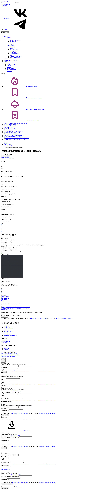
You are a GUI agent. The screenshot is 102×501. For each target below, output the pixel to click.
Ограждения (13, 52)
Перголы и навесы (14, 53)
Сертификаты (10, 68)
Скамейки (12, 47)
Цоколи (11, 44)
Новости (9, 65)
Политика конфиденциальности (9, 353)
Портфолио (6, 61)
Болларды (12, 42)
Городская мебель (11, 45)
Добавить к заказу (5, 155)
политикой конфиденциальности (64, 318)
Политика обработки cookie (8, 356)
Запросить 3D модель (6, 157)
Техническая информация (10, 335)
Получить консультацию (6, 483)
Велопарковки (13, 51)
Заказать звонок (5, 32)
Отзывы (9, 67)
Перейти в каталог (5, 469)
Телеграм (6, 29)
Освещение (9, 38)
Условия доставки (11, 69)
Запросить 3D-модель (6, 401)
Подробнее (19, 486)
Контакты (9, 71)
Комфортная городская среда (11, 60)
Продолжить (4, 385)
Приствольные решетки (16, 56)
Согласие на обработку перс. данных (10, 354)
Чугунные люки (14, 55)
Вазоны (11, 48)
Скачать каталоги (8, 331)
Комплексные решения (9, 59)
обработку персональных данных (38, 318)
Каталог (6, 36)
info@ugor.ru (4, 5)
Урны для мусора (14, 49)
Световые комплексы (15, 40)
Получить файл (4, 414)
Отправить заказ (5, 465)
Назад (2, 73)
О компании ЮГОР (12, 64)
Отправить (3, 372)
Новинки (9, 37)
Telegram (6, 349)
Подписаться (4, 316)
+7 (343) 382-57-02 (5, 4)
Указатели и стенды (15, 57)
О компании (7, 63)
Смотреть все (4, 309)
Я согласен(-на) (4, 488)
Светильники (13, 41)
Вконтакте (6, 18)
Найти (16, 2)
